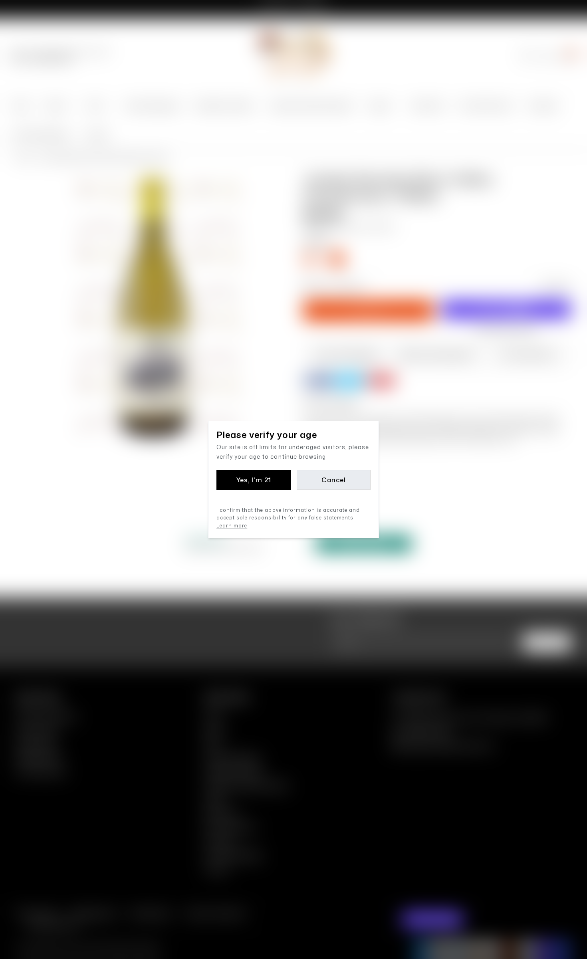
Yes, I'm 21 (253, 480)
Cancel (333, 480)
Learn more (231, 525)
